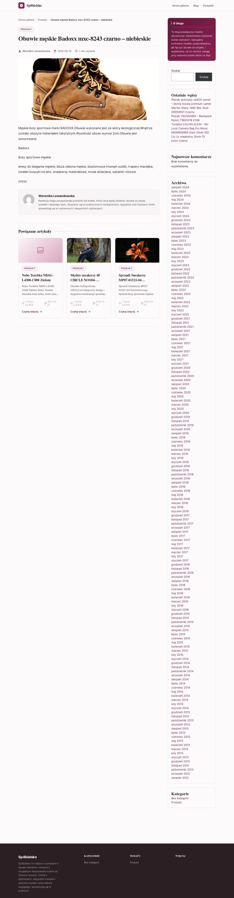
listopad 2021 (180, 322)
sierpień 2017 (179, 531)
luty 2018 (177, 507)
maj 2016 (177, 593)
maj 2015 (177, 642)
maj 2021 (177, 347)
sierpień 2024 (180, 187)
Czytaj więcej (30, 311)
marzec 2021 (179, 355)
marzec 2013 (179, 749)
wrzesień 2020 (180, 380)
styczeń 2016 (180, 609)
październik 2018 (182, 474)
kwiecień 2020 (180, 400)
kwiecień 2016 (180, 597)
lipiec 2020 (178, 388)
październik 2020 (182, 376)
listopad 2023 (180, 224)
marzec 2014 (179, 700)
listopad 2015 (180, 618)
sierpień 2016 (180, 581)
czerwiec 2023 (181, 244)
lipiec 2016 (178, 585)
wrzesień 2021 (180, 330)
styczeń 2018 (180, 511)
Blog (195, 5)
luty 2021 (177, 359)
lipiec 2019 (178, 437)
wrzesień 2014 (180, 675)
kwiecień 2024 (180, 203)
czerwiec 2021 (180, 343)
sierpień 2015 (180, 630)
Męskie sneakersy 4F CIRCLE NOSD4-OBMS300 (85, 280)
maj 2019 (177, 445)
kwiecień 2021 (180, 351)
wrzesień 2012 (180, 773)
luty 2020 (177, 408)
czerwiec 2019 (180, 441)
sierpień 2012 (180, 777)
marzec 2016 (179, 601)
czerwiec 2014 (180, 687)
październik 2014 (182, 671)
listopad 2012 (180, 765)
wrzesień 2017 (180, 527)
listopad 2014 (180, 667)
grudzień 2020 (180, 367)
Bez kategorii (179, 798)
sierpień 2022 (180, 285)
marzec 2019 (179, 453)
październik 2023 (182, 228)
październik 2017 (182, 523)
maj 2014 (177, 691)
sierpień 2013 (180, 728)
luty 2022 (177, 310)
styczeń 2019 (180, 462)
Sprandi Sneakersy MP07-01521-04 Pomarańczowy (132, 280)
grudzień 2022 (180, 269)
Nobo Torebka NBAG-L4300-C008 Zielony (37, 277)
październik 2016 (182, 572)
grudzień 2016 (180, 564)
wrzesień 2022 (180, 281)
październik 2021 (182, 326)
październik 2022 (182, 277)
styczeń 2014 (180, 708)
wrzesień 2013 (180, 724)
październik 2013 (182, 720)
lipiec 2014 (178, 683)
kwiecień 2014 (180, 695)
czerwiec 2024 (181, 195)
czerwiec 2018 (180, 490)
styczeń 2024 (180, 216)
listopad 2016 (180, 568)
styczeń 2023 (180, 265)
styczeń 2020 (180, 412)
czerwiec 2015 (180, 638)
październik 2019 (182, 425)
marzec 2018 (179, 503)
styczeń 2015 (180, 659)
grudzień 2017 (180, 515)
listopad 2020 (180, 371)
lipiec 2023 (178, 240)
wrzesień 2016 (180, 577)
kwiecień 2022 (180, 302)
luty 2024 (177, 212)
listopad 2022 (180, 273)
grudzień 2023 (180, 220)
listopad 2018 (180, 470)
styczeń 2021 (180, 363)
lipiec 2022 (178, 289)
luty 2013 (177, 753)
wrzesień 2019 (180, 429)
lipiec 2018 (178, 486)
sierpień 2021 (180, 335)
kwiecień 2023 (180, 253)
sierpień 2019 (180, 433)
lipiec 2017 (178, 536)
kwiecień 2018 (180, 499)
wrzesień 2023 (180, 232)
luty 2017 (177, 556)
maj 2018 (177, 494)
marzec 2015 (179, 650)
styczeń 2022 (180, 314)
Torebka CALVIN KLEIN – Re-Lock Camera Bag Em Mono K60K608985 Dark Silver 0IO (190, 128)
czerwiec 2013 (180, 736)
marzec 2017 (179, 552)
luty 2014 (177, 704)
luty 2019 (177, 458)
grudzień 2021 (180, 318)
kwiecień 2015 (180, 646)
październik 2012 (182, 769)
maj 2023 (177, 248)
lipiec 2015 (178, 634)
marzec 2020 (180, 404)
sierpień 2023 (180, 236)
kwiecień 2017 (180, 548)
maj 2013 (177, 741)
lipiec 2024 (178, 191)
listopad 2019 (180, 421)
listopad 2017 (180, 519)
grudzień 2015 (180, 613)
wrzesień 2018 (180, 478)
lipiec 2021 (178, 339)
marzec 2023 (180, 257)
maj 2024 (177, 199)
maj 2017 (177, 544)
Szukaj (175, 70)
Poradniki (208, 5)
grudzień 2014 (180, 663)
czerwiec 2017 (180, 540)
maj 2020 (177, 396)
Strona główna (180, 5)
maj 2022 (177, 298)
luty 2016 (177, 605)
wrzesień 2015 (180, 626)
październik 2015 (182, 622)
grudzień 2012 (180, 761)
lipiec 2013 (178, 732)
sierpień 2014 (180, 679)
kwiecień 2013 (180, 745)
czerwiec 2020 (181, 392)
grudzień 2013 (180, 712)
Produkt (26, 29)
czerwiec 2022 (181, 294)
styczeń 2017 (179, 560)
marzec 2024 (180, 207)
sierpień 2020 (180, 384)
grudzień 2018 (180, 466)
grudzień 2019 (180, 417)
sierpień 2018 (180, 482)
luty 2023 (177, 261)
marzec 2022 (180, 306)
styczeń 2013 (180, 757)
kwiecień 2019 (180, 449)
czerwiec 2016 (180, 589)
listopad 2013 (180, 716)
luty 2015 (177, 654)
